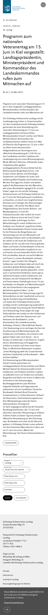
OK (7, 609)
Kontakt (6, 571)
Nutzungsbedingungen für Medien (16, 584)
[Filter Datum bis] (14, 483)
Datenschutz (8, 575)
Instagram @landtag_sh (13, 559)
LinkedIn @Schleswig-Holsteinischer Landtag (23, 562)
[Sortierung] (16, 469)
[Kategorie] (13, 462)
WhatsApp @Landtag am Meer (16, 556)
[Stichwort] (14, 489)
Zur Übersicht (11, 20)
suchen (7, 498)
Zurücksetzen (21, 498)
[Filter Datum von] (14, 476)
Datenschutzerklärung (14, 602)
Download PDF (11, 443)
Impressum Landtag (10, 579)
